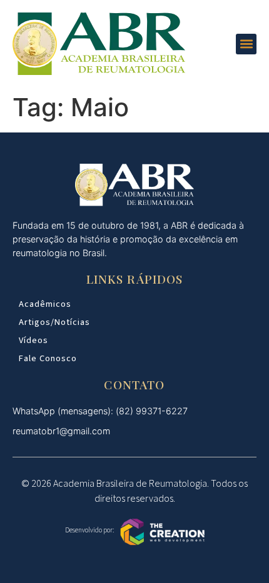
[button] (246, 44)
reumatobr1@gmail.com (61, 431)
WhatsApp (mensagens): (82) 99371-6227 (100, 411)
